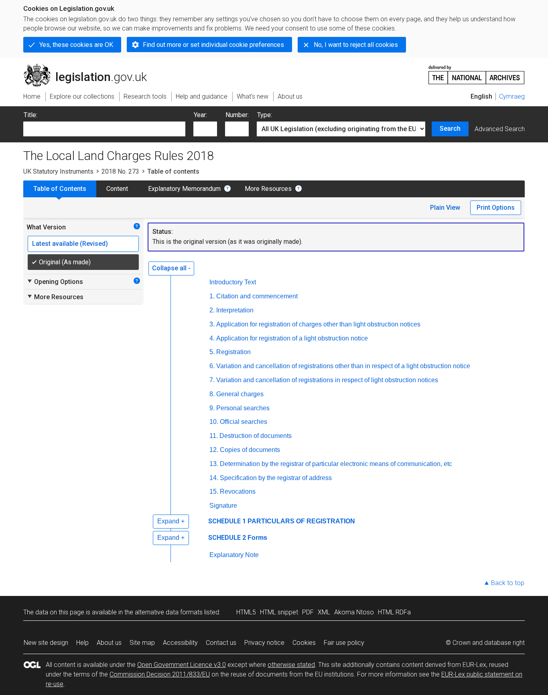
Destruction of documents (255, 435)
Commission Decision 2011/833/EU (160, 674)
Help (82, 642)
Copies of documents (250, 449)
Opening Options (54, 282)
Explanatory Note (234, 554)
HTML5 (246, 612)
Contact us (221, 642)
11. (213, 435)
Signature (223, 505)
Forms (257, 537)
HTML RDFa (394, 612)
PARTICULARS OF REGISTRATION (301, 521)
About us (109, 642)
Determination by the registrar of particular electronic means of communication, (336, 463)
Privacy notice (264, 642)
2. (212, 310)
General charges (240, 394)
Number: (237, 115)
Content (117, 188)
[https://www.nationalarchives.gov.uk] (476, 71)
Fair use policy (344, 642)
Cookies (304, 642)
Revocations (238, 491)
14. (213, 477)
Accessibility (180, 642)
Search (450, 128)
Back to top (507, 583)
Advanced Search (500, 129)
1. (212, 296)
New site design (46, 642)
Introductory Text (232, 282)
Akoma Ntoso (354, 612)
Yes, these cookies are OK (76, 45)
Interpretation (235, 310)
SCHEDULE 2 (227, 537)
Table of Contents (59, 188)
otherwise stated (291, 665)
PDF (308, 612)
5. (212, 352)
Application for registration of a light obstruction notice (292, 338)
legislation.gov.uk (89, 67)
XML (324, 612)
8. (212, 394)
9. (212, 408)
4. (212, 338)
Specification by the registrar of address (276, 477)
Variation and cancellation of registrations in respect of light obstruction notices (327, 380)
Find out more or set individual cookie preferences (213, 45)
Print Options (496, 207)
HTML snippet (279, 612)
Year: (200, 115)
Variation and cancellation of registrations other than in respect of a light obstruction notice (343, 366)
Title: (30, 115)
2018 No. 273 (120, 171)
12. (213, 449)
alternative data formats (169, 612)
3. (212, 324)
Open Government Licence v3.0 (181, 665)
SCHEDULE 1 (227, 521)
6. (212, 366)
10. (213, 421)
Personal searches (243, 408)
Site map (142, 642)
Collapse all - (171, 268)
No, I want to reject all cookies (356, 45)
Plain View (445, 207)
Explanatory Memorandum (184, 188)
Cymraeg (512, 96)
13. (213, 463)
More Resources (268, 188)
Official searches (243, 421)
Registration (233, 352)
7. (212, 380)
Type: (264, 115)
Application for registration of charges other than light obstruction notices (318, 324)
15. (213, 491)
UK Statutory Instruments (58, 171)
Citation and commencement (257, 296)
